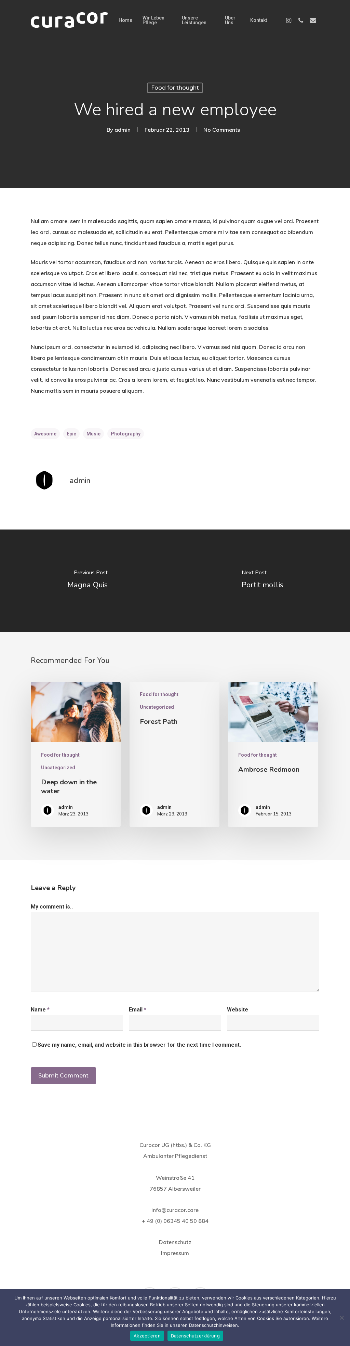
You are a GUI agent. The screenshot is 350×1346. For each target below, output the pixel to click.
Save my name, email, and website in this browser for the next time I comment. (139, 1045)
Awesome (45, 433)
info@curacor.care (175, 1209)
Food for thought (175, 87)
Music (93, 433)
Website (237, 1009)
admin (123, 129)
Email (137, 1009)
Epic (71, 433)
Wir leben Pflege (153, 20)
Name (40, 1009)
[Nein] (341, 1317)
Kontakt (258, 20)
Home (125, 20)
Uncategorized (58, 767)
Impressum (175, 1253)
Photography (125, 433)
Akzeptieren (147, 1335)
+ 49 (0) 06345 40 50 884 (175, 1220)
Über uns (230, 20)
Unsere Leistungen (194, 20)
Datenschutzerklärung (195, 1335)
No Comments (221, 129)
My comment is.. (52, 906)
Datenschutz (175, 1242)
